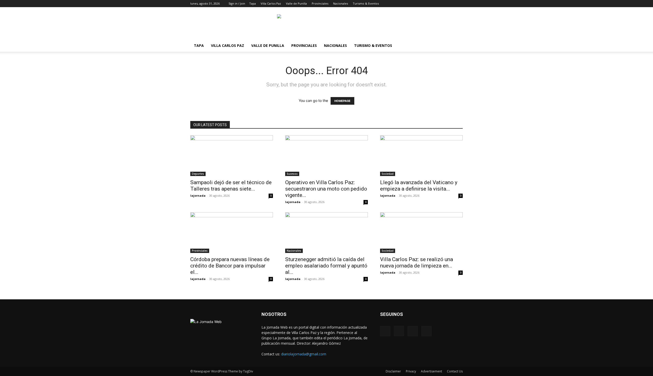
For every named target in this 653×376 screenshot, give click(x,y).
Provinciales (320, 3)
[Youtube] (459, 3)
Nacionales (340, 3)
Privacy (411, 371)
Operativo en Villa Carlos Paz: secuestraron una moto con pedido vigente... (326, 188)
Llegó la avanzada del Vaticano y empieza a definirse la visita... (418, 185)
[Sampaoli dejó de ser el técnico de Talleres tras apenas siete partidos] (231, 155)
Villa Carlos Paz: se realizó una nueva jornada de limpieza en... (416, 262)
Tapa (252, 3)
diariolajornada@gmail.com (303, 354)
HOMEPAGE (342, 101)
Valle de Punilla (296, 3)
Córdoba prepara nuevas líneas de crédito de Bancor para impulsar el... (230, 265)
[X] (450, 3)
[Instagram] (442, 3)
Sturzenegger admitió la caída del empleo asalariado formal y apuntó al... (326, 265)
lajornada (198, 195)
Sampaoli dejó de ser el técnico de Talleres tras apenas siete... (231, 185)
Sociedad (388, 174)
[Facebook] (433, 3)
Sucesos (292, 174)
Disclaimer (393, 371)
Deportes (198, 174)
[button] (426, 3)
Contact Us (455, 371)
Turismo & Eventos (366, 3)
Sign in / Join (237, 3)
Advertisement (431, 371)
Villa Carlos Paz (271, 3)
